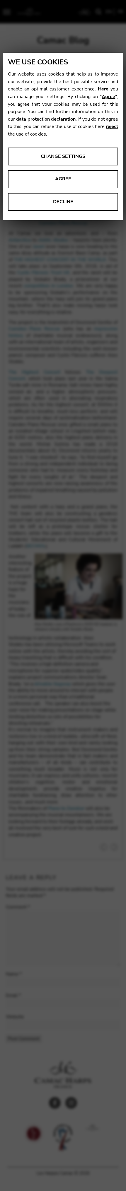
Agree (108, 96)
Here (103, 89)
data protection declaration (46, 119)
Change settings (63, 156)
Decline (63, 201)
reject (112, 126)
